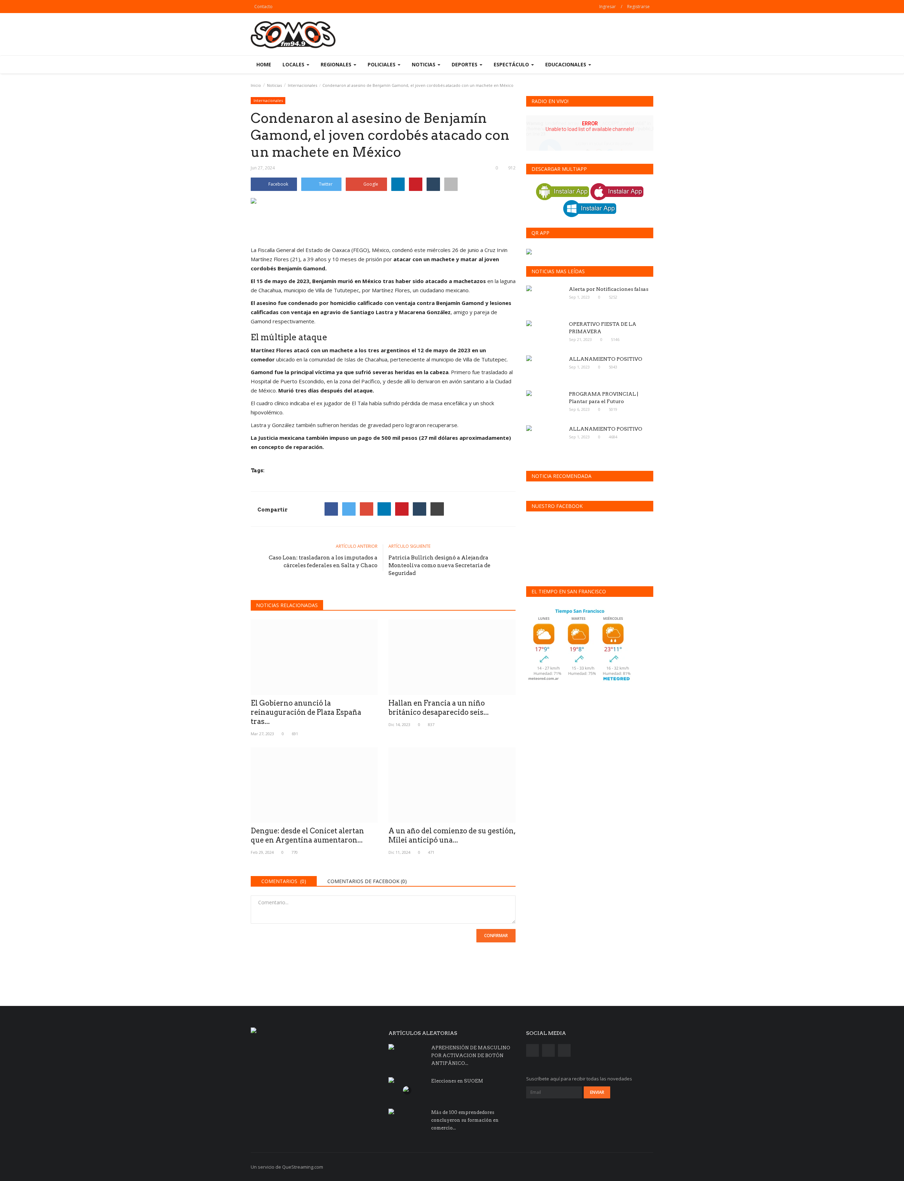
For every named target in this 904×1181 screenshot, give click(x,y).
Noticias (274, 85)
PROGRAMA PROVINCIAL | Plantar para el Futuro (603, 397)
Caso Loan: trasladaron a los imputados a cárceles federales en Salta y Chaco (323, 561)
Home (263, 64)
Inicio (256, 85)
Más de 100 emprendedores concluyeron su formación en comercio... (465, 1120)
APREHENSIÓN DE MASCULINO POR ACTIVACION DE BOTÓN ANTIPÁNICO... (470, 1055)
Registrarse (638, 7)
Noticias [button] (424, 64)
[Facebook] (331, 509)
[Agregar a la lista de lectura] (451, 184)
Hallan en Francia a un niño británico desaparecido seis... (438, 708)
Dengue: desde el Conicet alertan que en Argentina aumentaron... (307, 835)
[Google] (366, 509)
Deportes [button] (465, 64)
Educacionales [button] (566, 64)
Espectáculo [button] (512, 64)
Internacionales (302, 85)
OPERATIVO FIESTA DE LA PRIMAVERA (602, 327)
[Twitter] (349, 509)
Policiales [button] (382, 64)
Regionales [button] (337, 64)
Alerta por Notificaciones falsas (608, 289)
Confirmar (496, 936)
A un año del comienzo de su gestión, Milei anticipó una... (452, 835)
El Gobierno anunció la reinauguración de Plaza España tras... (306, 712)
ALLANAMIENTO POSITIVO (605, 359)
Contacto (263, 7)
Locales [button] (294, 64)
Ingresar (607, 7)
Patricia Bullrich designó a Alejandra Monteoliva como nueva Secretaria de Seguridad (439, 565)
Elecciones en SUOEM (457, 1081)
